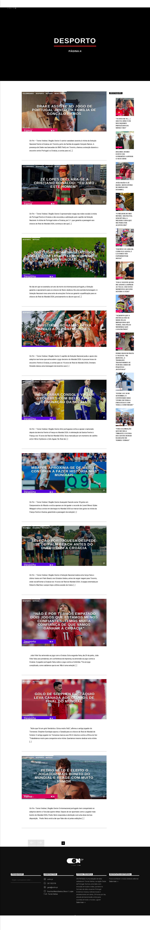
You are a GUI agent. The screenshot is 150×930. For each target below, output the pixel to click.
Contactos (99, 5)
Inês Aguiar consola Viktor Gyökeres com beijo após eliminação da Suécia (65, 398)
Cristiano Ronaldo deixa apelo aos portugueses (65, 327)
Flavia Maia (26, 128)
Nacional (36, 312)
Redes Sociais (60, 93)
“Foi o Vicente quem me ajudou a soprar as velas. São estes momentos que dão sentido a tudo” (125, 287)
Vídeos (60, 5)
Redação (26, 642)
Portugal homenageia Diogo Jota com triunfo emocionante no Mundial (64, 256)
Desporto (40, 93)
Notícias (29, 5)
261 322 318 (51, 883)
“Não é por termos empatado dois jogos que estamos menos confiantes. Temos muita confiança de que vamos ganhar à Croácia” (64, 621)
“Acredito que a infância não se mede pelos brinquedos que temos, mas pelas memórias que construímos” (123, 322)
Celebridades (28, 93)
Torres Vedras (78, 5)
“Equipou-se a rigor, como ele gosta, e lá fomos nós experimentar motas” (125, 253)
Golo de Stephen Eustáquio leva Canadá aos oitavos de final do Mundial (64, 697)
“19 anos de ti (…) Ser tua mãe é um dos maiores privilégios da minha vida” (123, 123)
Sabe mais (80, 902)
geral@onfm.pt (52, 887)
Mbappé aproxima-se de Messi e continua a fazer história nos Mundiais (64, 471)
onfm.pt (50, 879)
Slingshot (52, 921)
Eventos (45, 5)
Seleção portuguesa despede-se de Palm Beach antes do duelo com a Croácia (65, 544)
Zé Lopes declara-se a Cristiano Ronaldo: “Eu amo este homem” (64, 183)
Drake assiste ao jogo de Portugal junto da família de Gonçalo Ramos (64, 110)
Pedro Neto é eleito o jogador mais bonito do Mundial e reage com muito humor (64, 775)
